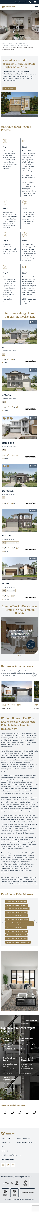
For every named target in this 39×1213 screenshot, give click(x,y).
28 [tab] (4, 450)
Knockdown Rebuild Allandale (16, 928)
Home (3, 43)
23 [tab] (4, 542)
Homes (10, 43)
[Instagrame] (3, 1165)
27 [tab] (7, 542)
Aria (4, 347)
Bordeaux (8, 490)
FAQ (2, 1146)
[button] (18, 655)
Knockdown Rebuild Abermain (16, 912)
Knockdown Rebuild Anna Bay (16, 938)
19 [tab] (3, 498)
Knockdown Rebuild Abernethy (17, 915)
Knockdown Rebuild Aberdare (16, 901)
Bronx (5, 583)
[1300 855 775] (30, 2)
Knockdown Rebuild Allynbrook (17, 931)
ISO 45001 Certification (9, 1155)
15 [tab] (3, 354)
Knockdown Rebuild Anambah (16, 935)
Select (34, 322)
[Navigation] (36, 7)
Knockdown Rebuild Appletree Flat (18, 942)
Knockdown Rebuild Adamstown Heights (19, 923)
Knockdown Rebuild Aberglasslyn (17, 908)
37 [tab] (13, 542)
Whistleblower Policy (24, 1142)
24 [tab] (4, 590)
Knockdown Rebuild (21, 43)
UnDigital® (30, 1199)
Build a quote (9, 88)
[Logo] (8, 7)
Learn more (6, 1054)
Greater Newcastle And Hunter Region (16, 45)
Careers (4, 1138)
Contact (4, 1142)
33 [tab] (10, 542)
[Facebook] (13, 1165)
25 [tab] (7, 590)
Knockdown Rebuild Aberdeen (16, 905)
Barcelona (8, 442)
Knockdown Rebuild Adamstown (17, 919)
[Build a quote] (35, 2)
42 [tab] (17, 542)
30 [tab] (4, 402)
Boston (6, 535)
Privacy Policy (22, 1138)
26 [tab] (10, 590)
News (3, 1151)
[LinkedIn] (8, 1165)
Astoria (6, 395)
